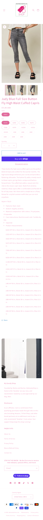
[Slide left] (2, 90)
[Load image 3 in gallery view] (33, 90)
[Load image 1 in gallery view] (10, 90)
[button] (4, 10)
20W (6, 137)
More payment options (21, 164)
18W (32, 132)
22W (14, 137)
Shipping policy (21, 515)
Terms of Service (9, 439)
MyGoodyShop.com (14, 512)
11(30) (24, 127)
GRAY (6, 114)
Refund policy (25, 512)
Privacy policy (35, 512)
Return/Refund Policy (11, 448)
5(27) (32, 123)
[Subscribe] (36, 468)
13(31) (34, 127)
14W (15, 132)
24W (22, 137)
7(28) (5, 127)
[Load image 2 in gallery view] (21, 90)
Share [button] (6, 320)
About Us (7, 434)
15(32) (7, 132)
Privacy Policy (8, 443)
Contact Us (8, 453)
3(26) (23, 123)
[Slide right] (40, 90)
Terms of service (10, 515)
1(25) (14, 123)
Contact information (33, 515)
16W (23, 132)
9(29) (15, 127)
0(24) (5, 123)
